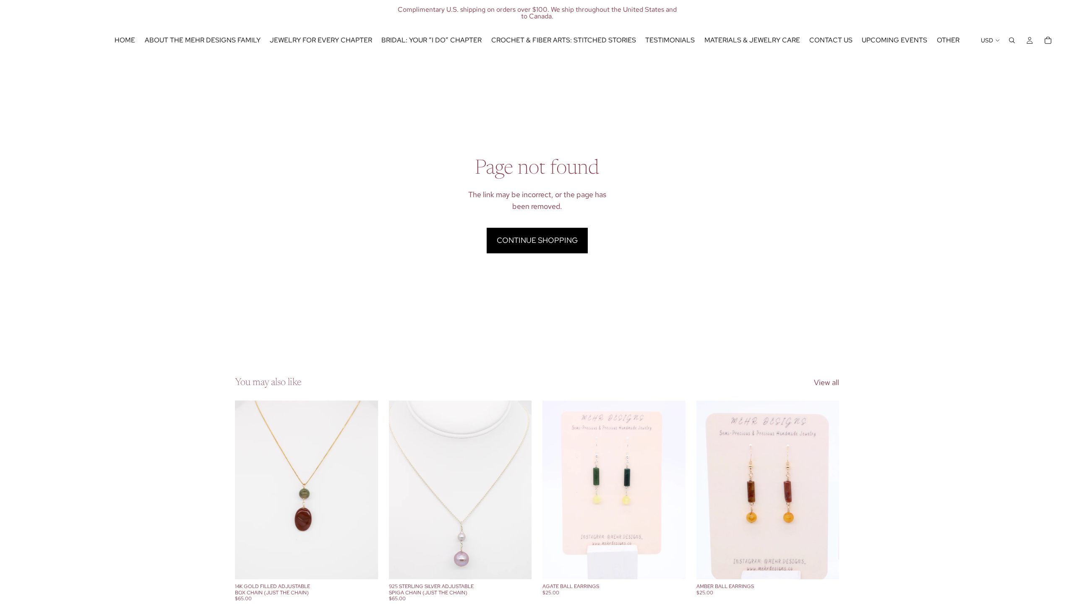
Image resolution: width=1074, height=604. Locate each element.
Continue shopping (537, 240)
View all (826, 382)
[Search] (1012, 40)
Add (372, 566)
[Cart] (1048, 40)
